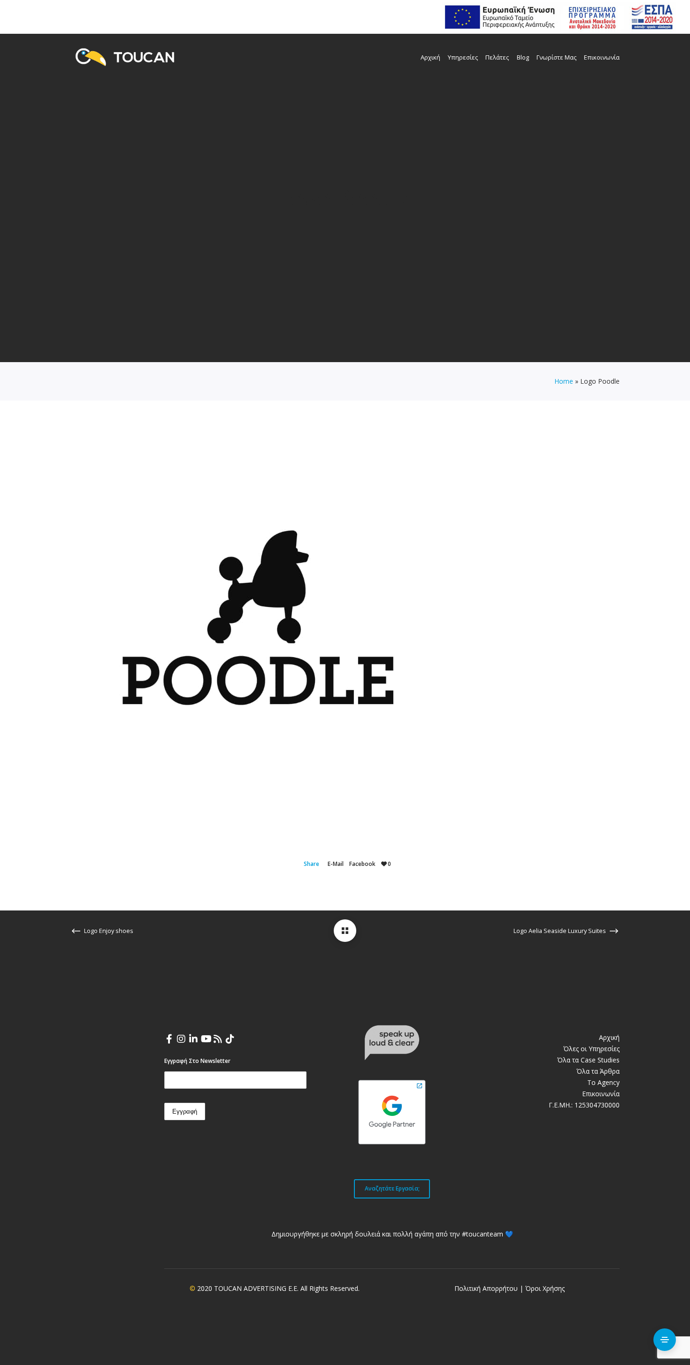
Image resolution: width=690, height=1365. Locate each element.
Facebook (362, 864)
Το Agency (603, 1082)
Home (563, 381)
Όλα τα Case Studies (588, 1059)
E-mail (336, 864)
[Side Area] (664, 1339)
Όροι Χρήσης (545, 1288)
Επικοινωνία (601, 1093)
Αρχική (609, 1037)
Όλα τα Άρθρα (598, 1071)
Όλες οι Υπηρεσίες (591, 1048)
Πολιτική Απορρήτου (486, 1288)
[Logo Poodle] (345, 930)
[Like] (384, 864)
